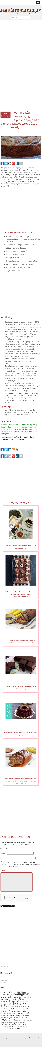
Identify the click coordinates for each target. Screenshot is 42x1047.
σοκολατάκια (15, 1020)
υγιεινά (3, 1026)
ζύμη (6, 172)
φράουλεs (12, 1026)
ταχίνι (17, 1022)
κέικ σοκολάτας (9, 1008)
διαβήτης (6, 1006)
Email (3, 853)
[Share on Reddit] (9, 163)
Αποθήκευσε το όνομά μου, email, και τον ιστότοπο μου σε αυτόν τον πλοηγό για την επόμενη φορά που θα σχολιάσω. (21, 864)
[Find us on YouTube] (17, 449)
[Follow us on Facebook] (2, 449)
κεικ (28, 1008)
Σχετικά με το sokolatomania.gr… (17, 1038)
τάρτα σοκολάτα (6, 1022)
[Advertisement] (21, 44)
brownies (4, 992)
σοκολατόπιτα (26, 1020)
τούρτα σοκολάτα (9, 1024)
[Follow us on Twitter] (6, 449)
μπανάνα (5, 1017)
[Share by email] (21, 163)
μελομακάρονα (12, 1015)
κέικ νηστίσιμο (24, 1006)
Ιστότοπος (4, 858)
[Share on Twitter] (6, 163)
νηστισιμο (23, 1017)
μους (21, 1015)
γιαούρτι (4, 1004)
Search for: (5, 980)
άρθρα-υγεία (24, 1001)
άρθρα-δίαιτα (18, 999)
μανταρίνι (21, 1013)
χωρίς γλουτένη (15, 1029)
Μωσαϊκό (17, 997)
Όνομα (4, 849)
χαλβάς (19, 1026)
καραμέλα (21, 1009)
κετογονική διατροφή (10, 1011)
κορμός (22, 1011)
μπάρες (27, 1015)
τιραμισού (23, 1022)
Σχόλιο (3, 870)
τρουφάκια (22, 1024)
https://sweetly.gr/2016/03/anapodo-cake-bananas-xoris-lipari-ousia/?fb (19, 438)
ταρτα (13, 1022)
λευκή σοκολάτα (12, 1013)
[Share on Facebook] (2, 163)
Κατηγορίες (5, 971)
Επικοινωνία (10, 1040)
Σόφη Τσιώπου (6, 999)
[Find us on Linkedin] (9, 449)
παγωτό (5, 1019)
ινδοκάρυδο (15, 1006)
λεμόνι (4, 1013)
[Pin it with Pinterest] (13, 163)
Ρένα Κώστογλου (25, 997)
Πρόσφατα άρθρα (34, 1038)
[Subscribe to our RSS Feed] (13, 449)
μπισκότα (13, 1017)
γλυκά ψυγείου (18, 1004)
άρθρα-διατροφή (10, 1001)
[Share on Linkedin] (17, 163)
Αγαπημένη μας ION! (15, 995)
